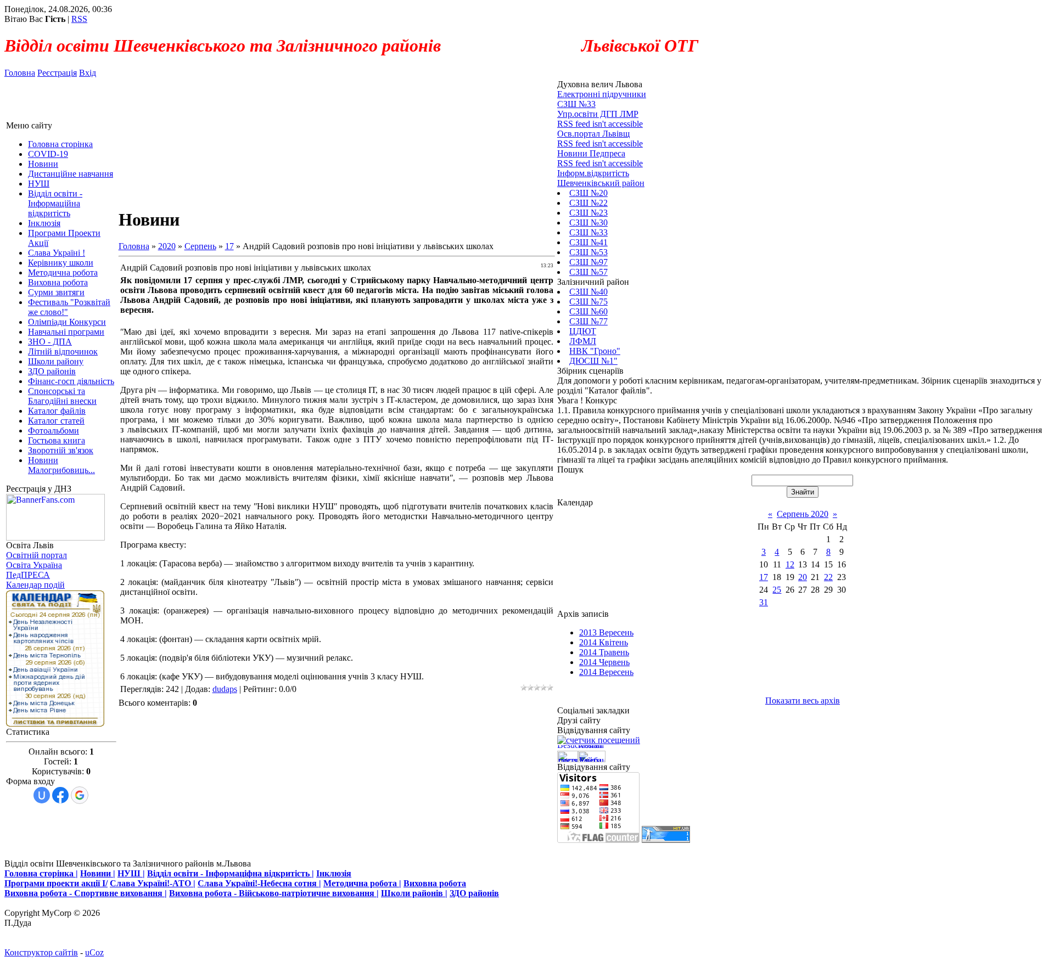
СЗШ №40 (588, 291)
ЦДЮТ (582, 331)
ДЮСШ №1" (593, 360)
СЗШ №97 (588, 262)
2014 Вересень (606, 672)
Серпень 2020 (802, 514)
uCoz (94, 952)
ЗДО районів (474, 893)
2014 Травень (604, 652)
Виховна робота (434, 883)
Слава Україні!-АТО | (152, 883)
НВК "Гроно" (594, 351)
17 (229, 246)
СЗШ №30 (588, 222)
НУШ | (131, 873)
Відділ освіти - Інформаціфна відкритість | (230, 873)
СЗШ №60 (588, 311)
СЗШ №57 (588, 272)
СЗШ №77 (588, 321)
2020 (167, 246)
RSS (79, 19)
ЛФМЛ (582, 341)
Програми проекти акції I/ (56, 883)
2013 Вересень (606, 632)
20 (802, 577)
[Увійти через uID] (41, 795)
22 (828, 577)
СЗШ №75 (588, 301)
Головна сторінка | (41, 873)
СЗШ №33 (588, 232)
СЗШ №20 (588, 193)
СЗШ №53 (588, 252)
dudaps (224, 689)
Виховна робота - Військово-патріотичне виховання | (274, 893)
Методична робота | (362, 883)
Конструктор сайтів (41, 952)
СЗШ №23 (588, 212)
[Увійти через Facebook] (60, 795)
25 (776, 589)
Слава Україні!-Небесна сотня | (259, 883)
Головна (19, 72)
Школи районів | (414, 893)
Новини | (97, 873)
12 (790, 564)
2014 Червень (604, 662)
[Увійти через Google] (79, 795)
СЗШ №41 (588, 242)
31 (763, 602)
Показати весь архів (802, 700)
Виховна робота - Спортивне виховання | (85, 893)
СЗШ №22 (588, 202)
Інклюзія (333, 873)
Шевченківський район (600, 183)
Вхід (87, 72)
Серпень (200, 246)
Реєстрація (57, 72)
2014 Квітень (603, 642)
